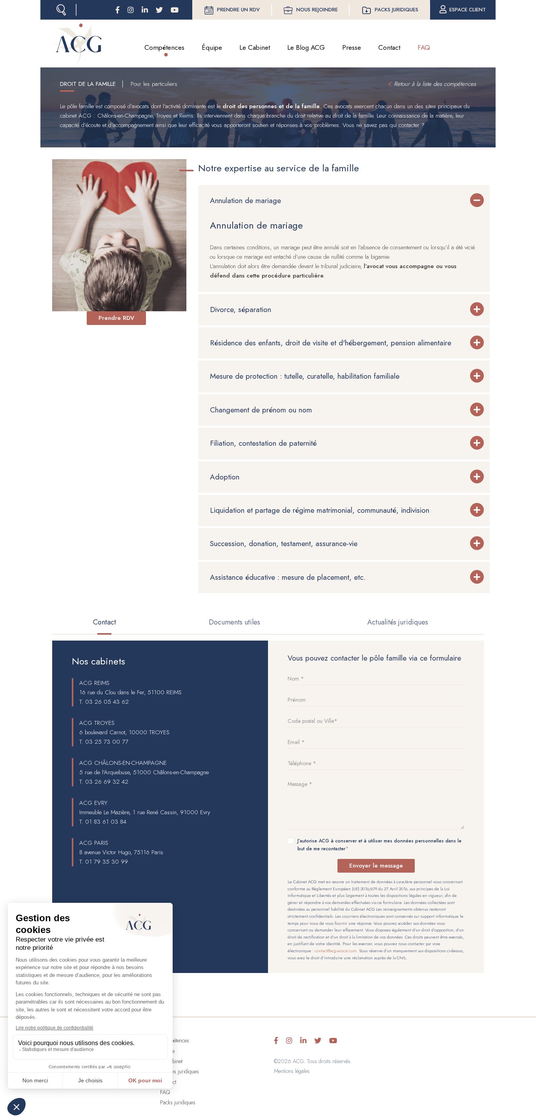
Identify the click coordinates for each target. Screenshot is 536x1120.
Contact (389, 47)
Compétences (164, 47)
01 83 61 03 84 (105, 821)
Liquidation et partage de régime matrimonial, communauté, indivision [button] (319, 510)
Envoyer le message (376, 865)
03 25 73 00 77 (106, 741)
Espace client (467, 9)
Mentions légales (292, 1071)
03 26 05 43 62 (107, 701)
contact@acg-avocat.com (336, 951)
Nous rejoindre (317, 9)
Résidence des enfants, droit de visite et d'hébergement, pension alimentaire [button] (330, 343)
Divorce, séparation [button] (240, 309)
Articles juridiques (179, 1071)
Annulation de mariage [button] (245, 200)
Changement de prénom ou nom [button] (261, 410)
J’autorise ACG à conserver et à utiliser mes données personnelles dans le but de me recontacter (379, 844)
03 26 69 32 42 (106, 781)
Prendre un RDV (238, 9)
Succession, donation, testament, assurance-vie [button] (283, 543)
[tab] (344, 201)
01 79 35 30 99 (106, 861)
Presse (351, 47)
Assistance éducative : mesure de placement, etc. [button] (287, 577)
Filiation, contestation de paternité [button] (263, 443)
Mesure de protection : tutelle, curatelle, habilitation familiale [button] (306, 376)
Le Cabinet (254, 47)
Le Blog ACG (306, 47)
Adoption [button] (224, 477)
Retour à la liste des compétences (435, 84)
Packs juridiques (396, 9)
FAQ (423, 47)
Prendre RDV (116, 318)
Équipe (212, 47)
